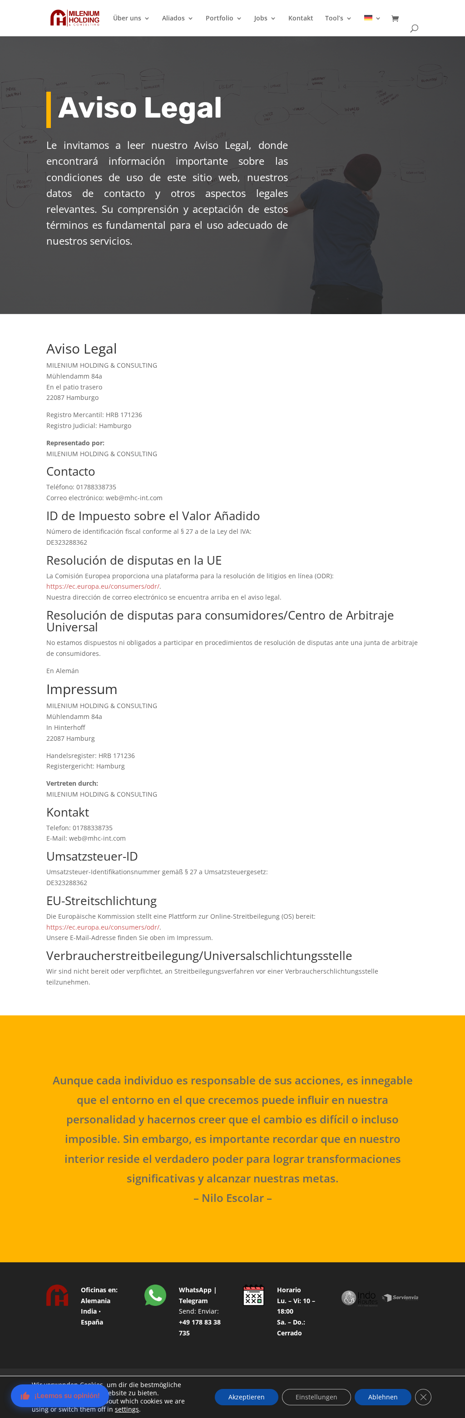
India (89, 1311)
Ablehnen (383, 1397)
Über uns (127, 18)
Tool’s (334, 18)
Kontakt (300, 18)
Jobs (260, 18)
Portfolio (219, 18)
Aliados (173, 18)
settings (127, 1409)
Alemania (95, 1300)
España (92, 1322)
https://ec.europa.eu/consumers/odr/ (102, 586)
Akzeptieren (246, 1397)
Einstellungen (316, 1397)
